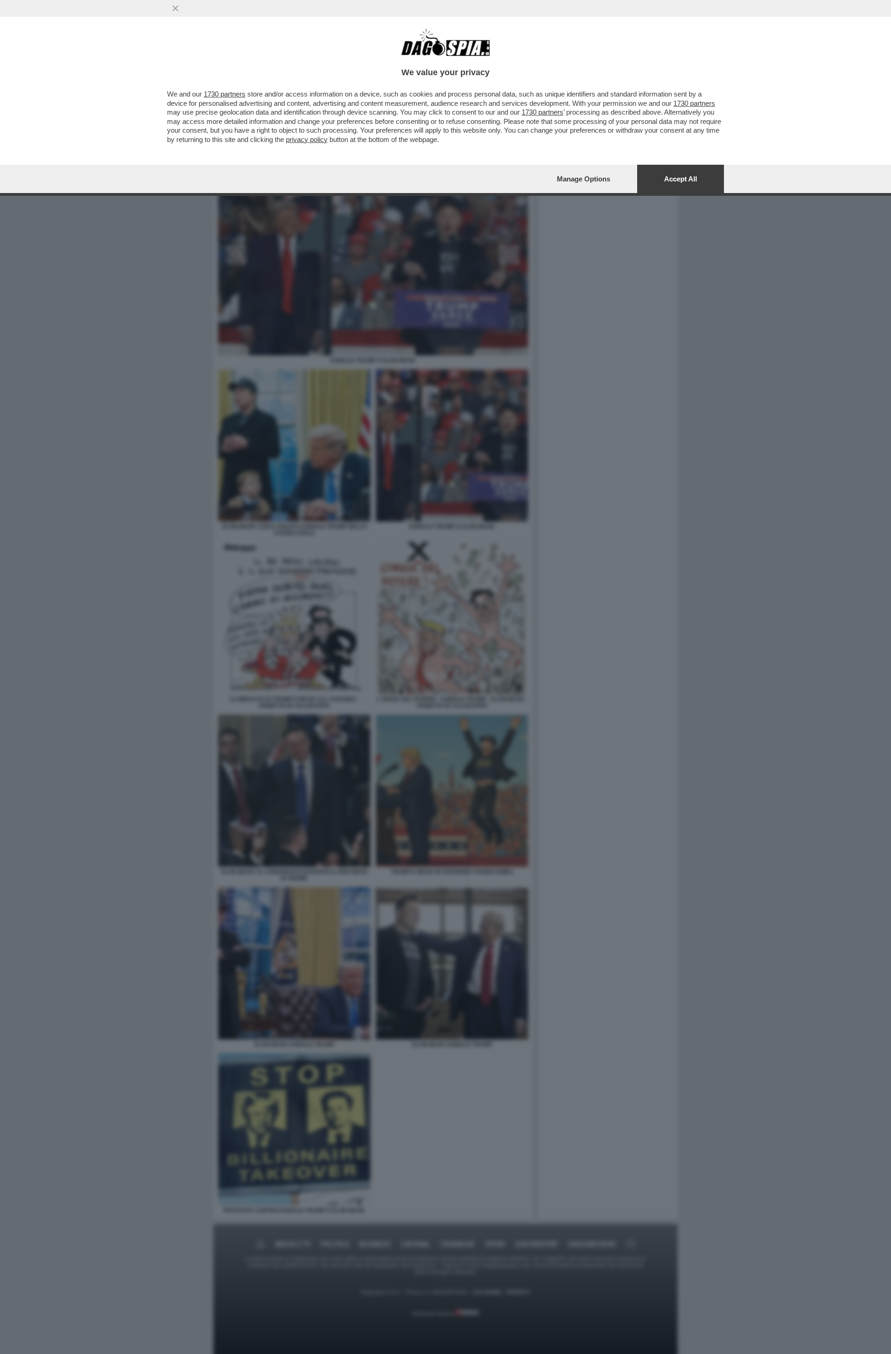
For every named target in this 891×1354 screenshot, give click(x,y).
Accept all (680, 179)
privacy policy (307, 139)
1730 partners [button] (224, 94)
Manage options (583, 179)
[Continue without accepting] (175, 8)
